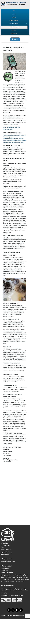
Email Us (2, 547)
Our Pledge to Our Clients (6, 552)
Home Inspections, (5, 588)
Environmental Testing (5, 589)
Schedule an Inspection (5, 549)
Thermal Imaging (14, 589)
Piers (26, 589)
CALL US (16, 39)
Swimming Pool (21, 589)
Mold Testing (22, 588)
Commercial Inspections (14, 588)
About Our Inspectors (5, 551)
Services (5, 554)
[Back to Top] (27, 616)
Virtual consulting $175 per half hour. (13, 138)
